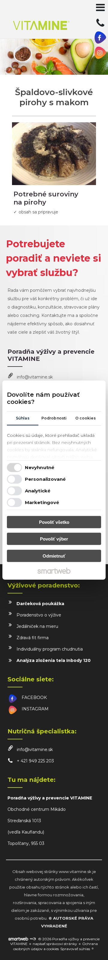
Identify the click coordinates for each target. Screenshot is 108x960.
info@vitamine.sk (35, 377)
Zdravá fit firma (32, 637)
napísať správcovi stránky (55, 943)
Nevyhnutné (39, 467)
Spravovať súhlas (75, 949)
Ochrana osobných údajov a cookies (55, 946)
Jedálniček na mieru (37, 626)
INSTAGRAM (35, 709)
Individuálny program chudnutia (49, 649)
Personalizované (45, 479)
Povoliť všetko (54, 521)
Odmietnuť (54, 555)
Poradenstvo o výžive (38, 615)
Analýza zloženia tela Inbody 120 (53, 660)
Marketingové (42, 502)
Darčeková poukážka (40, 603)
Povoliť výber (54, 538)
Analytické (37, 491)
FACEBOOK (34, 697)
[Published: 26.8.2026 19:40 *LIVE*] (33, 939)
